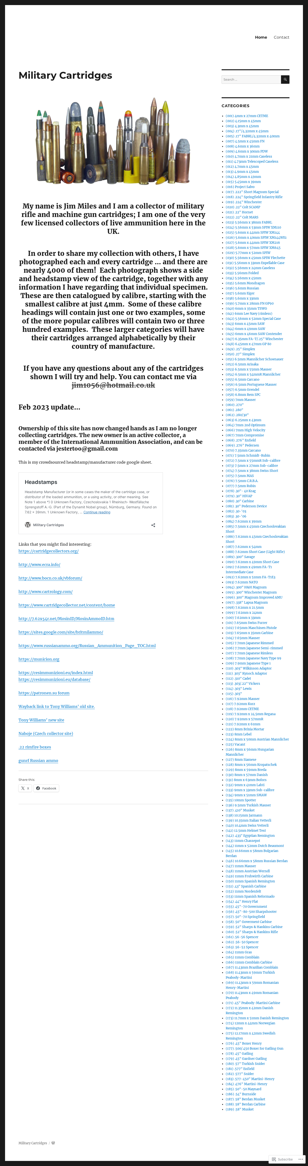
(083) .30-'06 (236, 516)
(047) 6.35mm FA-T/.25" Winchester (254, 339)
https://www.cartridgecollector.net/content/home (67, 605)
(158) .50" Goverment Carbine (249, 922)
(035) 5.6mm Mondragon (245, 283)
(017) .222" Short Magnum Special (252, 192)
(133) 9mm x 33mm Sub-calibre (250, 790)
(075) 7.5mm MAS (240, 476)
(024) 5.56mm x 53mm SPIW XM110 (253, 227)
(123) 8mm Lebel (238, 734)
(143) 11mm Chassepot (243, 841)
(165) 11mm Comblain (242, 957)
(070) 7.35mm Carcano (243, 450)
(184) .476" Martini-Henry (246, 1084)
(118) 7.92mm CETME (242, 709)
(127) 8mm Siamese (241, 760)
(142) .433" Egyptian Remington (250, 836)
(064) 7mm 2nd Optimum (245, 425)
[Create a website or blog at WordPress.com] (53, 1143)
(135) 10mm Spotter (241, 800)
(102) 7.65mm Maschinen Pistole (251, 628)
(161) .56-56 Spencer (242, 937)
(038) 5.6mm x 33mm (242, 298)
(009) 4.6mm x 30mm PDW (247, 151)
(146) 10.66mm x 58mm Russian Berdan (257, 861)
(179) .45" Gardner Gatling (246, 1059)
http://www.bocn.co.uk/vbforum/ (50, 578)
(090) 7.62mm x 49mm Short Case (252, 562)
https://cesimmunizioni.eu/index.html (56, 672)
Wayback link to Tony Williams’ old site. (57, 706)
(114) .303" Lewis (239, 689)
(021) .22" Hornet (239, 212)
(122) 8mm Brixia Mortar (245, 729)
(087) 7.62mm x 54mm (244, 547)
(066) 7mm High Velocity (245, 430)
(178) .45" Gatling (239, 1054)
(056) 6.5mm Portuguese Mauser (251, 385)
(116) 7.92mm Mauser (243, 699)
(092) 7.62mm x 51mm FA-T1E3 (250, 577)
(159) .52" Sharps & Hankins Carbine (254, 927)
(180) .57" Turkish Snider (245, 1064)
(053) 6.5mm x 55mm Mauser (249, 369)
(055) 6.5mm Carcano (242, 379)
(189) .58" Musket (240, 1109)
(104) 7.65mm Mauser (243, 638)
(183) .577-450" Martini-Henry (250, 1079)
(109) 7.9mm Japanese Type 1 (248, 663)
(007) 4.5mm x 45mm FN (245, 141)
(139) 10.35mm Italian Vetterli (248, 820)
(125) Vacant (235, 744)
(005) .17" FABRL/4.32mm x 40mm (253, 136)
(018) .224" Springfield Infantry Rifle (254, 197)
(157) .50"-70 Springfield (245, 917)
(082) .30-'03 (236, 511)
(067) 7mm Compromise (245, 435)
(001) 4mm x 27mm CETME (247, 116)
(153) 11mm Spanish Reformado (250, 896)
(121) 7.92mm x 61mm (243, 724)
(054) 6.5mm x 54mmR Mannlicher (253, 374)
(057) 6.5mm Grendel (242, 390)
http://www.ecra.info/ (39, 564)
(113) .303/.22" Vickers (243, 684)
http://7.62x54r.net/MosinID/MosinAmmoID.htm (66, 618)
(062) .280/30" (237, 415)
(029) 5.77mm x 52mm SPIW (248, 253)
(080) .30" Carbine (240, 501)
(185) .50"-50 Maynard (243, 1089)
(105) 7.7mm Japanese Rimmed (250, 643)
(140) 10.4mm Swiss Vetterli (247, 826)
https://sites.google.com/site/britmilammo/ (61, 632)
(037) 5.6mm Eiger (240, 293)
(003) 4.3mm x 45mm (242, 126)
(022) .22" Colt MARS (242, 217)
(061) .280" (234, 410)
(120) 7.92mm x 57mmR (244, 719)
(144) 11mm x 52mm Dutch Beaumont (255, 846)
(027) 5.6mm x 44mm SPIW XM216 (253, 243)
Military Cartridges (33, 1143)
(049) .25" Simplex (240, 349)
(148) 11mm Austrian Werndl (248, 871)
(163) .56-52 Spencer (242, 947)
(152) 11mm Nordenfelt (243, 891)
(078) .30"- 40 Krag (241, 491)
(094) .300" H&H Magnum (246, 587)
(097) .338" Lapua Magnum (247, 602)
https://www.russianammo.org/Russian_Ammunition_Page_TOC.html (87, 645)
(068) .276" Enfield (241, 440)
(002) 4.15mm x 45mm (243, 121)
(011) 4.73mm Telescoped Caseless (252, 162)
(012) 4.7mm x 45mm (242, 167)
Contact (281, 37)
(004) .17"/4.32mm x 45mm (247, 131)
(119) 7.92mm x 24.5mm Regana (251, 714)
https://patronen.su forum (44, 693)
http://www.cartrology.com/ (46, 591)
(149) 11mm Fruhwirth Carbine (249, 876)
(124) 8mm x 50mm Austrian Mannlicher (257, 739)
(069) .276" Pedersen (242, 445)
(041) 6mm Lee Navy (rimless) (249, 314)
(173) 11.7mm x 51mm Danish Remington (257, 1018)
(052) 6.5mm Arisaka (242, 364)
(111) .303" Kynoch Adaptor (246, 673)
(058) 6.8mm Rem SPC (243, 395)
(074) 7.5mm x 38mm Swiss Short (252, 471)
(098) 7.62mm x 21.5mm (245, 608)
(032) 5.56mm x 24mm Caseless (250, 268)
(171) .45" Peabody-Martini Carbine (253, 1003)
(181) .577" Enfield (240, 1069)
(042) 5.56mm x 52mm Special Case (253, 319)
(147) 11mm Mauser (241, 866)
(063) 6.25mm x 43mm (243, 420)
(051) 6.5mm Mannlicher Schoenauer (254, 359)
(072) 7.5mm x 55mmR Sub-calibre (253, 461)
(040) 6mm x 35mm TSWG (246, 309)
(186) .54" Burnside (241, 1094)
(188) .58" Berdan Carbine (245, 1104)
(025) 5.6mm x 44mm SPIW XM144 (253, 232)
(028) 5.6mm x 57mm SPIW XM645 (253, 248)
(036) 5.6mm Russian (242, 288)
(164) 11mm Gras (239, 952)
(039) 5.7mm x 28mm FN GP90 (250, 303)
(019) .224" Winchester (244, 202)
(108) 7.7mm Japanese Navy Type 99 (253, 658)
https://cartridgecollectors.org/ (49, 551)
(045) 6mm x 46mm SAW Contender (254, 334)
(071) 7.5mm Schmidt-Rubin (248, 456)
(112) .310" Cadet (238, 679)
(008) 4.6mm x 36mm (243, 146)
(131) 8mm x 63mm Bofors (246, 780)
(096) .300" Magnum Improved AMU (254, 597)
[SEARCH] (285, 79)
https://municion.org (39, 659)
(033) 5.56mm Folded (242, 273)
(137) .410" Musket (240, 810)
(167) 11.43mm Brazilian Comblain (252, 967)
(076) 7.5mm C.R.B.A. (242, 481)
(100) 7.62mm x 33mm (243, 618)
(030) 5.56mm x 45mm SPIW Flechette (255, 258)
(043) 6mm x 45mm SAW (245, 324)
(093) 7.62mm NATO (242, 582)
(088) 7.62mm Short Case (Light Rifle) (255, 552)
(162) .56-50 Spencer (242, 942)
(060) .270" (235, 405)
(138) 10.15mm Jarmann (244, 815)
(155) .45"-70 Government (246, 907)
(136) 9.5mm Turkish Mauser (248, 805)
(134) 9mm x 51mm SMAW (246, 795)
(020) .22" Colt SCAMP (243, 207)
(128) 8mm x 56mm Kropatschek (251, 765)
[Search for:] (251, 79)
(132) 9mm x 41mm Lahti (245, 785)
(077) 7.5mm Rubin (241, 486)
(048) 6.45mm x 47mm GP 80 (248, 344)
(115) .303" (234, 694)
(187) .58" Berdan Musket (245, 1099)
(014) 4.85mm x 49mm (243, 177)
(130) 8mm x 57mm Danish (247, 775)
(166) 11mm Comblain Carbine (249, 962)
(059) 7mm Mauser (241, 400)
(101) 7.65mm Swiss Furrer (246, 623)
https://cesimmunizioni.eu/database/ (54, 679)
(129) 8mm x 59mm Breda (246, 770)
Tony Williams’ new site (41, 720)
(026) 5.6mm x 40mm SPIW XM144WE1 (256, 238)
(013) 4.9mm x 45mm (242, 172)
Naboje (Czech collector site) (46, 733)
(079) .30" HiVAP (239, 496)
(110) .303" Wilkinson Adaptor (249, 668)
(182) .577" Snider (240, 1074)
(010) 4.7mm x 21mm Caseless (249, 156)
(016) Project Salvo (240, 187)
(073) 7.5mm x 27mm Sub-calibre (252, 466)
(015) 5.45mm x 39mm (243, 182)
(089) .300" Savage (240, 557)
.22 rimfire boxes (35, 747)
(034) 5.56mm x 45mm (243, 278)
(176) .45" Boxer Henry (244, 1043)
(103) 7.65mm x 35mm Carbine (249, 633)
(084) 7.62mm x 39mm (244, 521)
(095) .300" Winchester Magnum (251, 592)
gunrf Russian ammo (38, 760)
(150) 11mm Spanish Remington (250, 881)
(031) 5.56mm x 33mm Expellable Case (255, 263)
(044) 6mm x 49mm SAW (245, 329)
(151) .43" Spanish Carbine (246, 886)
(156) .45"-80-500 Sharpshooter (251, 912)
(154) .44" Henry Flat (242, 902)
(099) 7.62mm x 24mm (244, 613)
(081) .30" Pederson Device (246, 506)
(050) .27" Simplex (240, 354)
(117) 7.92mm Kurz (240, 704)
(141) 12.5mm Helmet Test (246, 831)
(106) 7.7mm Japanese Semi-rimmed (254, 648)
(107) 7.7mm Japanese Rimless (249, 653)
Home (261, 37)
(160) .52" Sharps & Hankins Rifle (252, 932)
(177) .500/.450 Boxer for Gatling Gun (254, 1049)
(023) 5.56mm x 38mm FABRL (249, 222)
